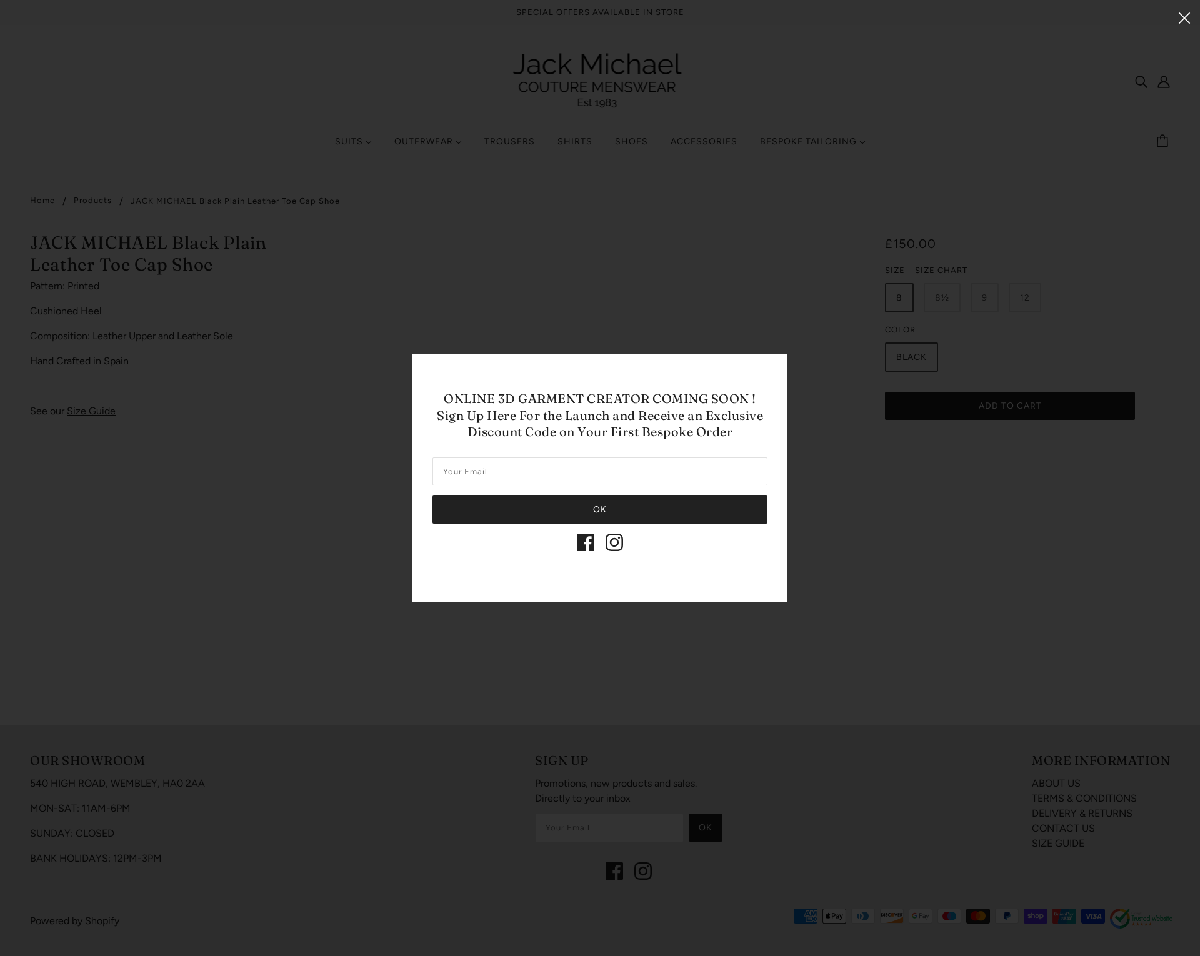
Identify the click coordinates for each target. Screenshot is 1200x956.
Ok (600, 509)
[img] (585, 542)
